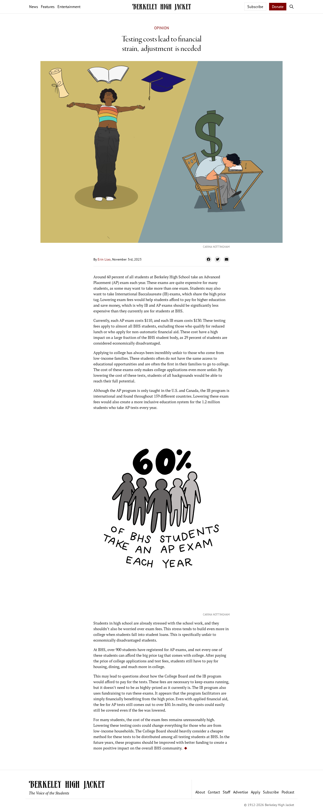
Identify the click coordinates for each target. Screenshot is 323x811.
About (200, 792)
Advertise (240, 792)
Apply (255, 792)
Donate (278, 6)
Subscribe (255, 6)
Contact (214, 792)
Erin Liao (104, 259)
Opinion (161, 28)
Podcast (288, 792)
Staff (226, 792)
